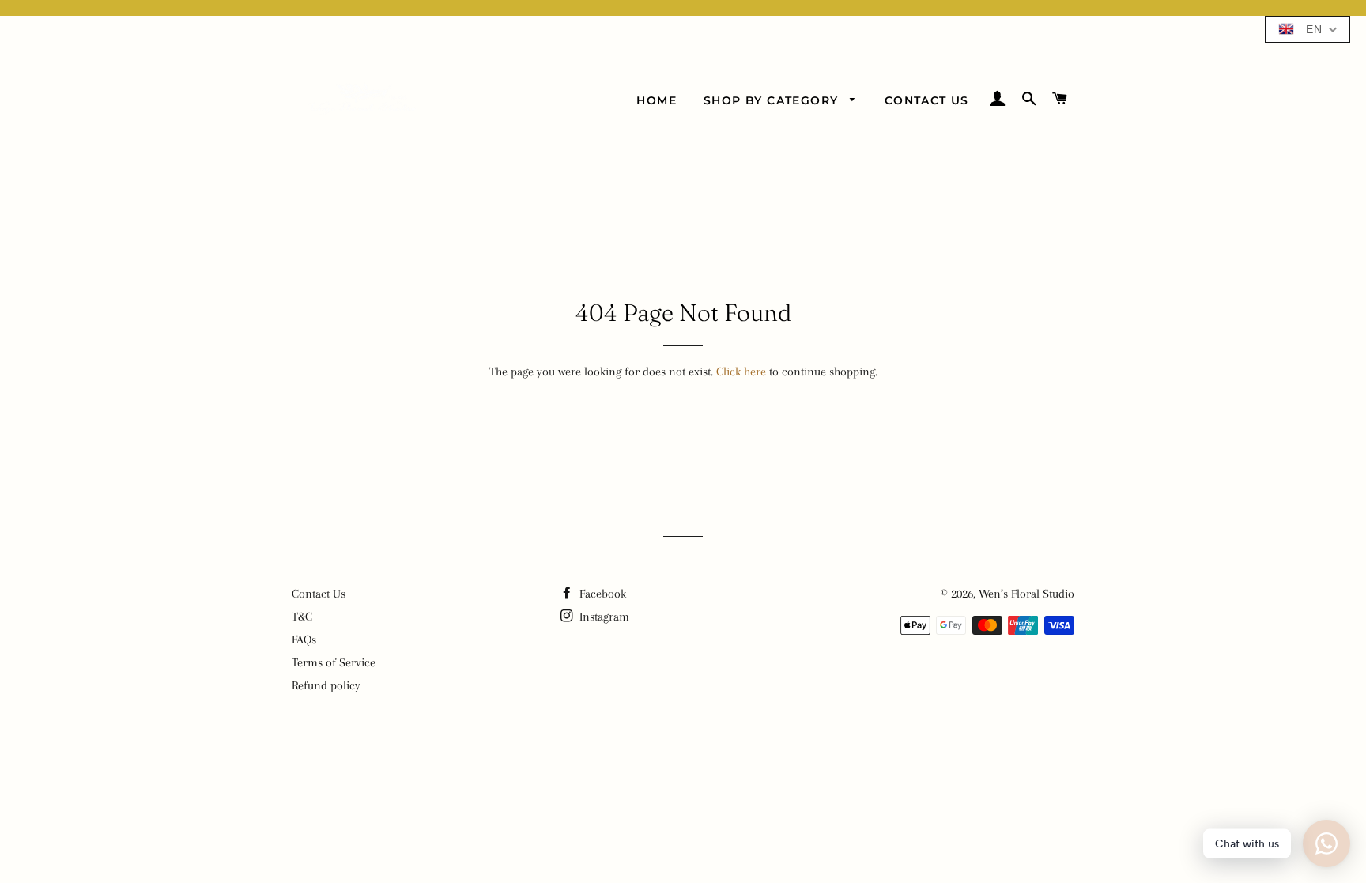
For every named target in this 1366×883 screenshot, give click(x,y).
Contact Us (927, 100)
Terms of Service (333, 662)
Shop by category (773, 100)
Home (656, 100)
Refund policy (326, 685)
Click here (741, 371)
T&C (302, 616)
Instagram (602, 616)
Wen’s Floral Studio (1026, 594)
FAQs (304, 639)
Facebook (601, 594)
